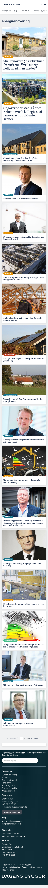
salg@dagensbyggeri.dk (12, 824)
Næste (36, 738)
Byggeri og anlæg (9, 11)
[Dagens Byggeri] (12, 4)
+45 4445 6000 (8, 855)
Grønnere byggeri (9, 780)
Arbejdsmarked (8, 791)
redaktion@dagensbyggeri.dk (14, 807)
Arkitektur (24, 11)
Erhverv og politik (9, 788)
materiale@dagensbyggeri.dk (14, 836)
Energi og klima (8, 785)
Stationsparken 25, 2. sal (12, 847)
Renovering (6, 783)
